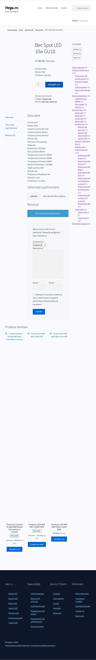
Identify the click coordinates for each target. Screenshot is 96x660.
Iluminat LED (29, 30)
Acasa (40, 8)
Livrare (56, 603)
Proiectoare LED (15, 618)
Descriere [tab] (9, 117)
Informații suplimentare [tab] (11, 126)
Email (52, 282)
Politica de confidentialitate (17, 645)
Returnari (57, 613)
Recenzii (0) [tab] (10, 135)
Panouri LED (13, 613)
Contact (64, 8)
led (55, 102)
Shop (21, 30)
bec (47, 102)
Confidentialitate (82, 606)
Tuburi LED (13, 622)
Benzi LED (12, 603)
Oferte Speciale (52, 8)
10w (43, 102)
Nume (36, 282)
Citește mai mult (36, 544)
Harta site (79, 616)
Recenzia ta (38, 248)
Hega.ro (11, 7)
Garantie (57, 608)
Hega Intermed (81, 593)
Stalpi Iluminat (37, 626)
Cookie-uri (79, 611)
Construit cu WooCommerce (43, 645)
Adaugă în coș (54, 84)
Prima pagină (12, 30)
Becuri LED (39, 30)
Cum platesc (58, 598)
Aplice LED (13, 593)
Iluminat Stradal (38, 606)
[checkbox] (77, 49)
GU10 (52, 102)
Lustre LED (13, 608)
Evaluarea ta (39, 241)
